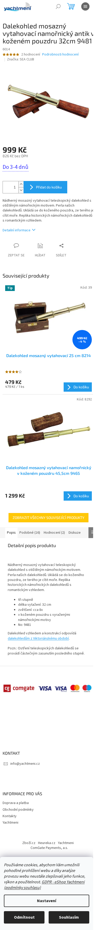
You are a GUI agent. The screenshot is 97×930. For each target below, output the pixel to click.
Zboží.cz (28, 843)
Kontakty (10, 816)
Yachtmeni (10, 822)
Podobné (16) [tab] (29, 532)
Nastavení (46, 901)
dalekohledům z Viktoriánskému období (38, 638)
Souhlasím (69, 917)
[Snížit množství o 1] (21, 190)
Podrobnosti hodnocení (60, 54)
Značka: (20, 59)
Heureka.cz (46, 843)
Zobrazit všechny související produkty (48, 517)
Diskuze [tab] (75, 532)
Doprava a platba (16, 803)
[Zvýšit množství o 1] (21, 184)
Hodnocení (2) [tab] (54, 532)
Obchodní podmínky (18, 809)
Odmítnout (24, 917)
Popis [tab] (11, 532)
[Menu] (85, 6)
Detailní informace (17, 230)
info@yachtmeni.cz (25, 763)
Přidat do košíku (49, 187)
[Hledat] (58, 6)
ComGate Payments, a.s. (49, 847)
